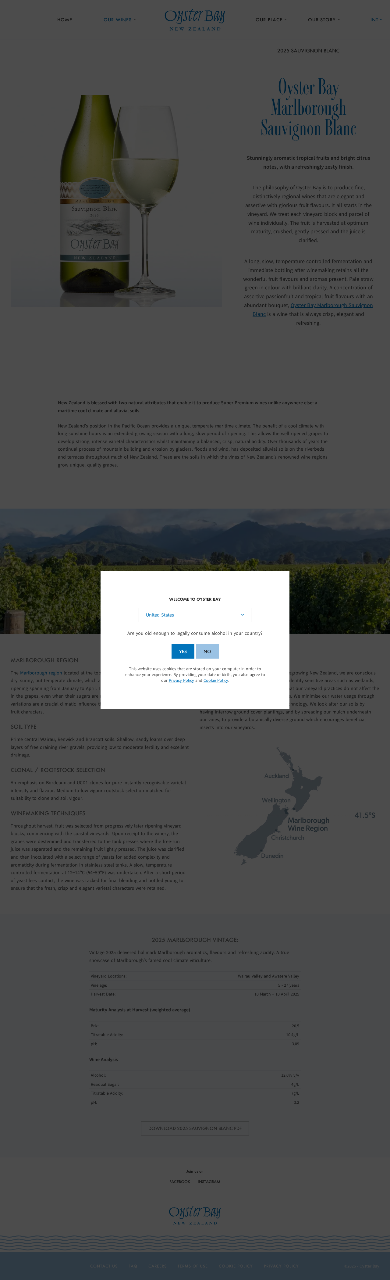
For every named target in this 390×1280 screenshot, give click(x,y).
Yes (183, 651)
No (207, 651)
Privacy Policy (181, 680)
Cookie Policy (216, 680)
